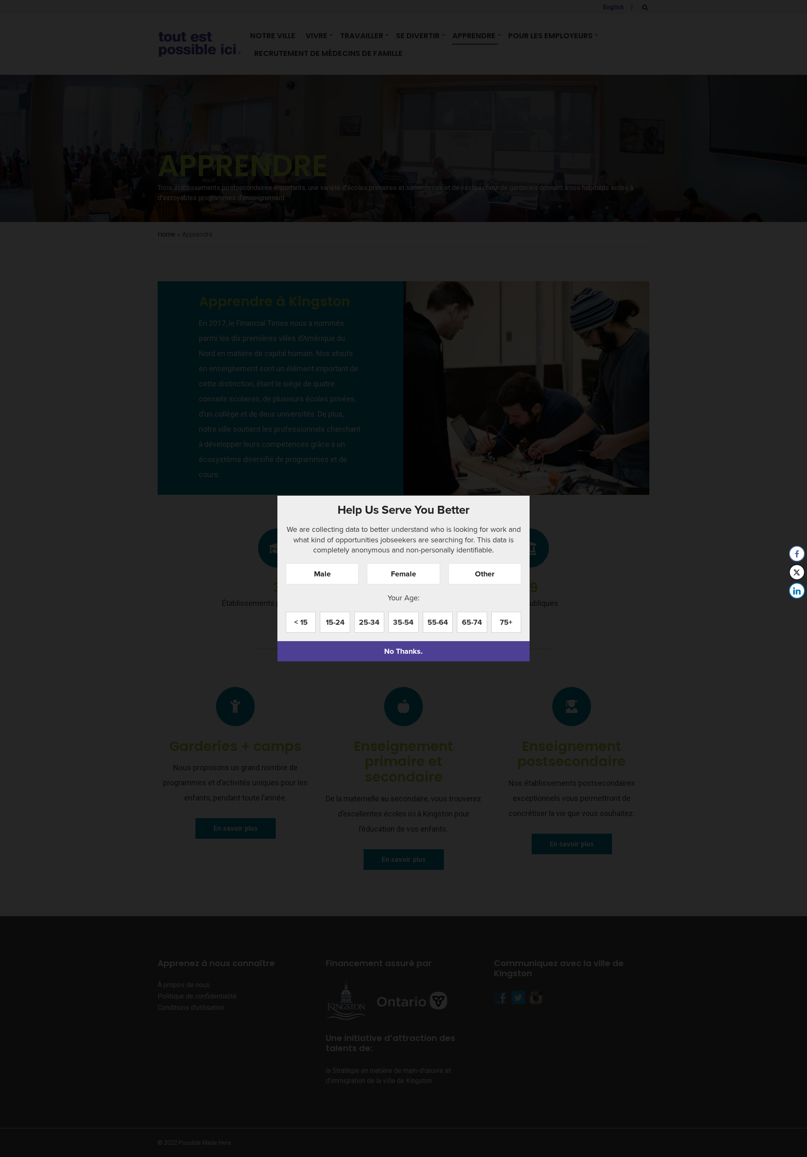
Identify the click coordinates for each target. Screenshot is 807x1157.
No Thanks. (403, 651)
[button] (797, 607)
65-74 (472, 622)
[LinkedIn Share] (797, 591)
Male (322, 573)
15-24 (335, 622)
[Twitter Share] (797, 572)
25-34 (369, 622)
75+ (506, 622)
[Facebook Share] (797, 554)
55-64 (437, 622)
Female (403, 573)
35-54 (403, 622)
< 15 (301, 622)
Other (484, 573)
